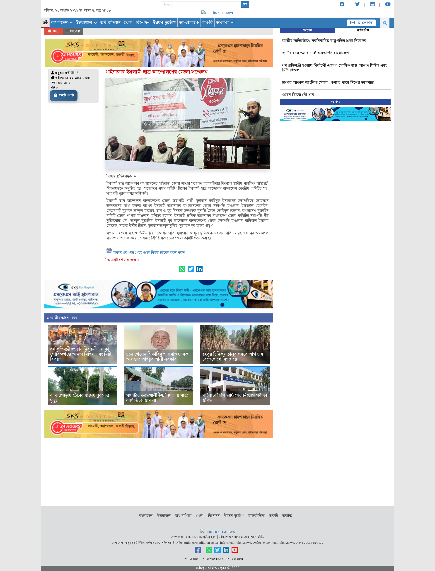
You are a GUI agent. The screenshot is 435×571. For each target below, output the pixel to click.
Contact (193, 559)
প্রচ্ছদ (55, 31)
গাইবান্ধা (74, 31)
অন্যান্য (222, 22)
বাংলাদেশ (59, 22)
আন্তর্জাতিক (189, 22)
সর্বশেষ (307, 30)
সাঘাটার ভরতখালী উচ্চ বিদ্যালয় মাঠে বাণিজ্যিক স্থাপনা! (157, 398)
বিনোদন (143, 22)
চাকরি (207, 22)
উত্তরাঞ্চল (84, 22)
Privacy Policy (215, 559)
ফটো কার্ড (66, 95)
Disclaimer (237, 559)
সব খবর (335, 101)
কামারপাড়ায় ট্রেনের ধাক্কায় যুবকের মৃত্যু (79, 398)
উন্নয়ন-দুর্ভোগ (164, 22)
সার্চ (245, 4)
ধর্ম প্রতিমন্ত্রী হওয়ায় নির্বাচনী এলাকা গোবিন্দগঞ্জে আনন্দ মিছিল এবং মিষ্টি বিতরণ (80, 354)
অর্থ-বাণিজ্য (110, 22)
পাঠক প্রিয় (363, 30)
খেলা (128, 22)
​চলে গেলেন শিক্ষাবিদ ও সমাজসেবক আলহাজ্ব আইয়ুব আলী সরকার (157, 357)
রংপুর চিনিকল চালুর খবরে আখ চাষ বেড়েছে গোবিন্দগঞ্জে (232, 357)
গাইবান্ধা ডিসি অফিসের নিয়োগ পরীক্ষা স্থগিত (234, 398)
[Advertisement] (158, 470)
